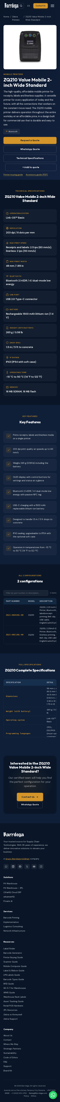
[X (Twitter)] (27, 866)
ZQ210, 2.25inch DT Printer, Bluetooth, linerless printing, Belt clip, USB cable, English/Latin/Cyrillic (49, 634)
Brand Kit (7, 1070)
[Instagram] (41, 866)
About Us (7, 1035)
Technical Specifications (30, 158)
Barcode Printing (11, 917)
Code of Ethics (10, 1057)
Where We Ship (10, 1044)
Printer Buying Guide (13, 957)
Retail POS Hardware (13, 1005)
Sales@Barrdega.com (38, 1093)
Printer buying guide (13, 174)
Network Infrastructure (14, 930)
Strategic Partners (12, 1048)
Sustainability (9, 1053)
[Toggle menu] (52, 5)
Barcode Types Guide (13, 979)
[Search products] (21, 6)
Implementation (11, 922)
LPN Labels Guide (11, 975)
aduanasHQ (9, 896)
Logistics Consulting (13, 926)
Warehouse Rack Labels (14, 997)
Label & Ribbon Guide (13, 970)
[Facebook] (20, 866)
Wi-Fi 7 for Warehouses (14, 988)
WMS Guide (9, 992)
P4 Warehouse (10, 883)
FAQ (5, 1061)
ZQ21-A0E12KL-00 (14, 635)
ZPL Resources (10, 1010)
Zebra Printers (16, 18)
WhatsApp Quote (30, 149)
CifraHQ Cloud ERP (12, 892)
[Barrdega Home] (11, 6)
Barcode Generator (12, 953)
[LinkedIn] (13, 866)
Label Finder (9, 948)
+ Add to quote (31, 167)
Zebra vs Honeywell (12, 1014)
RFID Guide (8, 983)
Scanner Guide (10, 961)
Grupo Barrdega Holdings (17, 859)
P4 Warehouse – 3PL (13, 888)
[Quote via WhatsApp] (53, 1095)
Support (7, 1066)
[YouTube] (34, 866)
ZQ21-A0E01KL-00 (14, 615)
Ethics (33, 1096)
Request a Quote (30, 140)
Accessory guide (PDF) (37, 174)
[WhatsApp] (6, 866)
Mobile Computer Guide (15, 966)
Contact (7, 1040)
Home (6, 16)
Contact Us (40, 6)
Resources (8, 941)
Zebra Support (10, 1019)
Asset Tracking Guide (13, 1001)
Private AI (7, 901)
